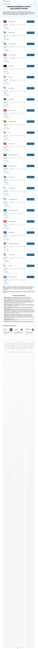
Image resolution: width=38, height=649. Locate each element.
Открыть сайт (30, 21)
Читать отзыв (5, 334)
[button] (34, 326)
